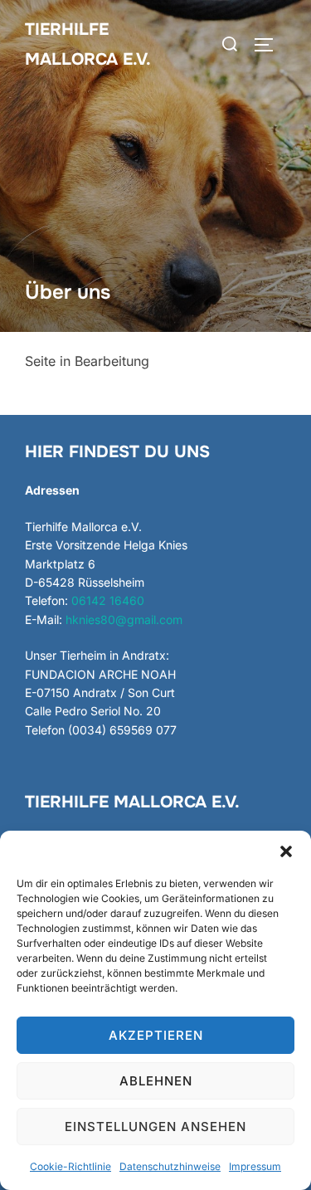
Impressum (255, 1166)
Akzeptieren (156, 1035)
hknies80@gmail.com (124, 619)
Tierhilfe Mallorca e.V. (88, 44)
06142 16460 (107, 600)
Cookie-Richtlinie (70, 1166)
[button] (286, 851)
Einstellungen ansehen (155, 1126)
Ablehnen (155, 1081)
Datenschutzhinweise (170, 1166)
